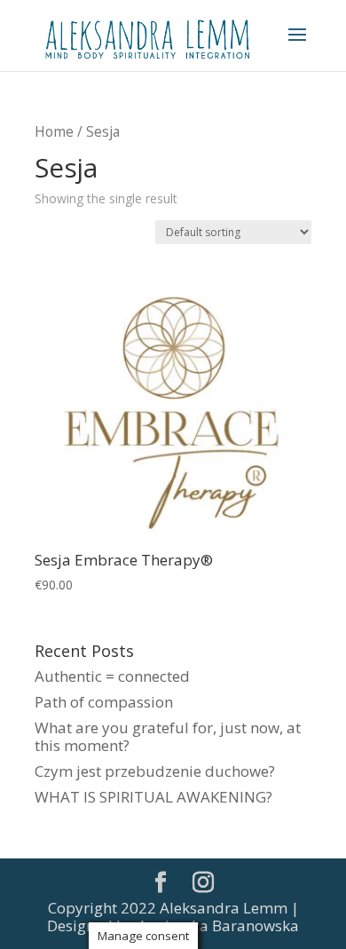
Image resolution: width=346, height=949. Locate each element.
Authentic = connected (112, 676)
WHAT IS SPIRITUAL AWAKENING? (153, 797)
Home (54, 131)
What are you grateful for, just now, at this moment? (168, 736)
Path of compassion (104, 702)
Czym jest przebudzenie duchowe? (155, 771)
